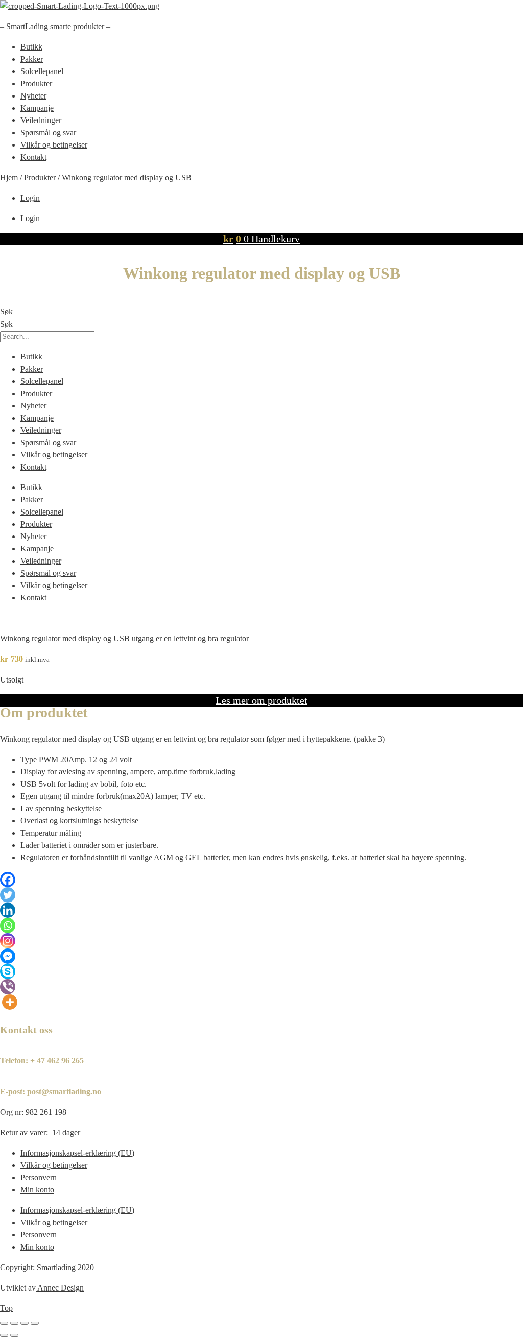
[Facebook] (7, 879)
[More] (9, 1002)
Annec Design (60, 1287)
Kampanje (37, 108)
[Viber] (7, 986)
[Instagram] (7, 940)
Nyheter (33, 95)
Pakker (31, 59)
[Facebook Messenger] (7, 956)
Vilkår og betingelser (53, 144)
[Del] (24, 1323)
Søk (6, 311)
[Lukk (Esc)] (35, 1323)
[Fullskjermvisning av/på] (14, 1323)
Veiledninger (40, 120)
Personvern (38, 1177)
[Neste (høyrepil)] (14, 1335)
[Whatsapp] (7, 925)
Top (6, 1308)
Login (30, 197)
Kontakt (33, 157)
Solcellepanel (41, 71)
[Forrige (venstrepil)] (4, 1335)
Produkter (36, 83)
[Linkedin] (7, 910)
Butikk (31, 46)
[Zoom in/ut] (4, 1323)
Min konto (37, 1189)
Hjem (9, 177)
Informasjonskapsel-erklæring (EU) (77, 1153)
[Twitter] (7, 895)
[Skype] (7, 971)
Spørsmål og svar (48, 132)
